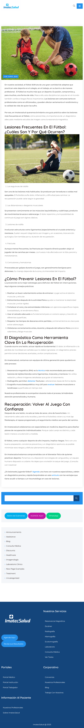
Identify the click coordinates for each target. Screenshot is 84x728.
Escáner (48, 626)
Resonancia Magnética (55, 621)
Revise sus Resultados (13, 644)
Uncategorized (12, 578)
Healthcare (11, 555)
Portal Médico (9, 677)
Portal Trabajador (10, 687)
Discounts (10, 550)
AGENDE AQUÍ (37, 516)
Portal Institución (10, 682)
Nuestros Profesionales (13, 708)
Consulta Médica (13, 546)
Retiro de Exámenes (16, 516)
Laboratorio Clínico (14, 564)
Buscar (76, 498)
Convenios (49, 677)
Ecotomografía (51, 642)
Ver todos (49, 657)
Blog (8, 541)
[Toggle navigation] (80, 6)
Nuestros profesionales (55, 682)
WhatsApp (53, 516)
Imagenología (12, 560)
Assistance (11, 537)
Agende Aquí (9, 638)
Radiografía (50, 631)
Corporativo (50, 667)
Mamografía (50, 637)
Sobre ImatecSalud (11, 713)
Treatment (11, 573)
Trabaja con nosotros (54, 693)
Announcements (13, 532)
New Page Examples (15, 569)
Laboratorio (50, 647)
